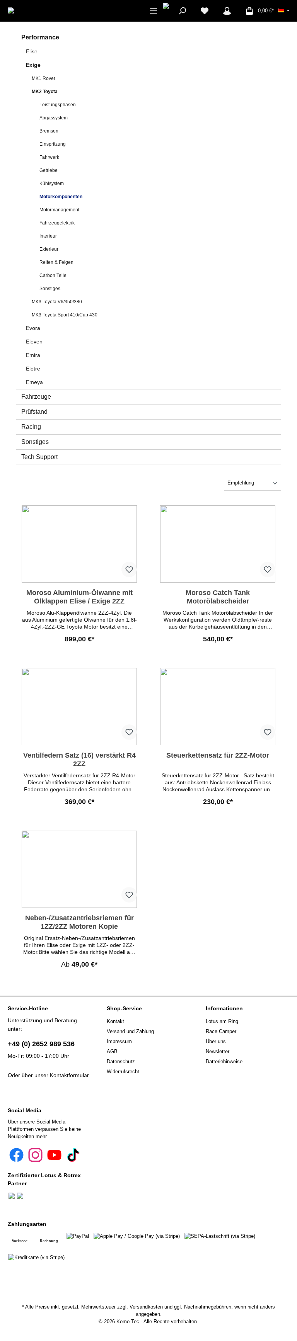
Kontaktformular (69, 1075)
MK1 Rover (43, 78)
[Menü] (153, 11)
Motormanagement (59, 209)
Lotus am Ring (222, 1021)
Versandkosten (146, 1307)
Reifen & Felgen (56, 262)
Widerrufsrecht (123, 1071)
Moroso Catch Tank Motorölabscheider (218, 597)
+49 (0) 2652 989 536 (41, 1044)
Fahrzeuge (36, 396)
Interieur (48, 236)
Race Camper (221, 1031)
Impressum (119, 1041)
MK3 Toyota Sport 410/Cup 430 (64, 315)
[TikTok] (73, 1155)
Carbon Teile (53, 275)
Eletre (33, 368)
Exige (33, 65)
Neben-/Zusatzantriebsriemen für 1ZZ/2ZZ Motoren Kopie (79, 922)
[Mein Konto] (227, 11)
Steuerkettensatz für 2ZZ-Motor (217, 755)
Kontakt (115, 1021)
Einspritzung (52, 144)
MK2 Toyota (45, 91)
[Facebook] (16, 1155)
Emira (33, 355)
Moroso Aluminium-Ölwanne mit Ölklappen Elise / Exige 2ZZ (79, 597)
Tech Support (39, 457)
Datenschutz (121, 1061)
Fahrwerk (49, 157)
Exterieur (48, 249)
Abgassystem (53, 118)
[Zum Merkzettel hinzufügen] (129, 569)
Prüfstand (34, 411)
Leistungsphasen (57, 104)
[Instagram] (35, 1155)
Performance (40, 37)
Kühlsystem (51, 183)
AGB (112, 1051)
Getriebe (48, 170)
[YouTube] (54, 1155)
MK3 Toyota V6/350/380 (57, 301)
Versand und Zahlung (130, 1031)
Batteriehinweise (224, 1061)
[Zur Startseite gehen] (34, 10)
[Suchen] (182, 11)
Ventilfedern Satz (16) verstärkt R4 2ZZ (79, 759)
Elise (32, 51)
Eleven (34, 341)
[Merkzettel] (204, 11)
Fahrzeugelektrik (57, 223)
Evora (33, 328)
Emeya (34, 382)
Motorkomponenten (60, 196)
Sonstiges (49, 288)
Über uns (216, 1041)
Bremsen (48, 131)
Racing (31, 426)
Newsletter (217, 1051)
